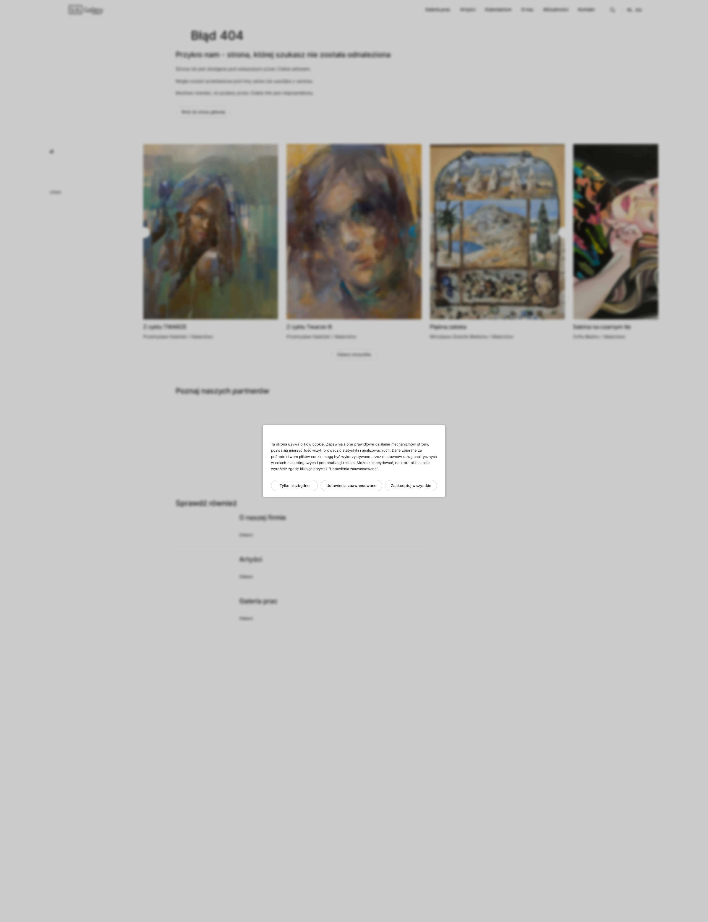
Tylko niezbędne (294, 485)
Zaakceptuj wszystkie (411, 485)
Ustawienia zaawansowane (351, 485)
